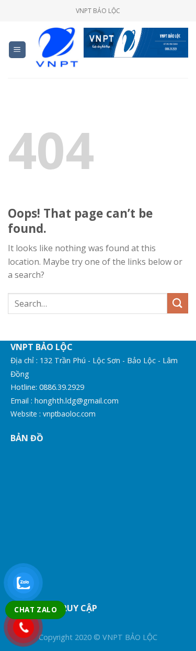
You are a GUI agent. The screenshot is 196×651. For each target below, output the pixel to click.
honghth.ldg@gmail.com (76, 401)
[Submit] (177, 303)
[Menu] (17, 50)
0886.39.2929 (61, 387)
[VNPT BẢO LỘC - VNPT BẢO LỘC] (55, 49)
